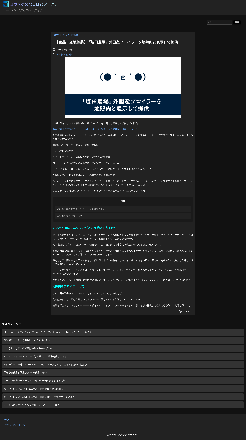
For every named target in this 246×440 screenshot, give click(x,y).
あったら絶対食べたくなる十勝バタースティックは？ (31, 405)
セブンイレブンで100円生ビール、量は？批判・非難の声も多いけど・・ (41, 396)
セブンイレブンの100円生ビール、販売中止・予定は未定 (33, 388)
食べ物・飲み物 (70, 35)
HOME (56, 35)
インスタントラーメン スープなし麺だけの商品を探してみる (35, 356)
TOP (6, 420)
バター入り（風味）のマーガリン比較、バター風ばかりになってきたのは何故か (45, 364)
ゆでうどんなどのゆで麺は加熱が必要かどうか (28, 348)
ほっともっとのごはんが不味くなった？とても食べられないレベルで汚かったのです (47, 332)
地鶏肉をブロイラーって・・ (72, 216)
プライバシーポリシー (16, 425)
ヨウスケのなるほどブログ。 (34, 4)
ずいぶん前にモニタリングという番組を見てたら (82, 209)
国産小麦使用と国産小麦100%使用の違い (25, 372)
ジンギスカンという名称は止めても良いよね (27, 340)
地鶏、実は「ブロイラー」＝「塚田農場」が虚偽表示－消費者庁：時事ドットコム (95, 129)
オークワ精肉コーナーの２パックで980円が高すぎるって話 (34, 380)
